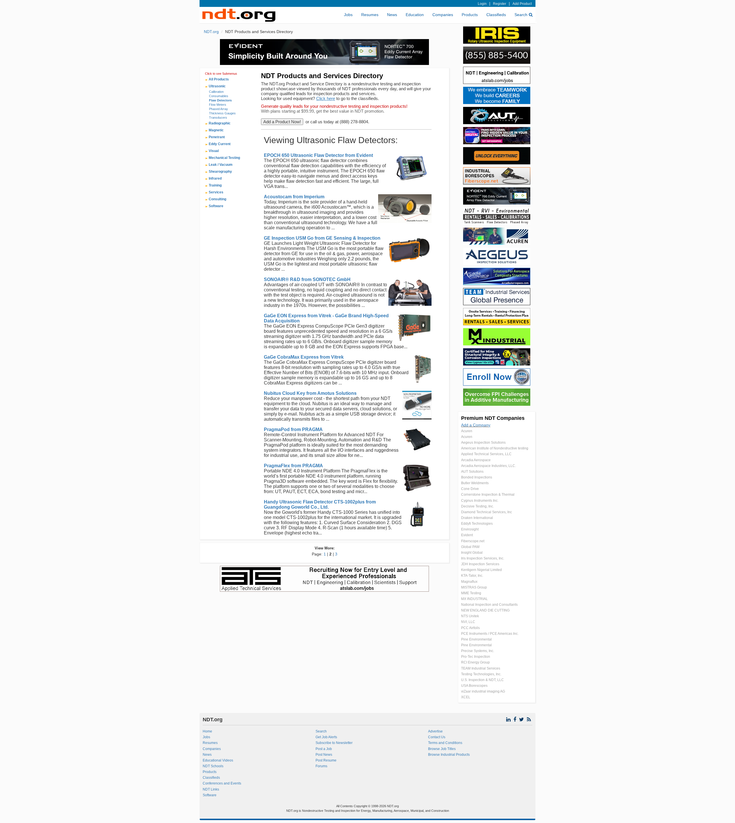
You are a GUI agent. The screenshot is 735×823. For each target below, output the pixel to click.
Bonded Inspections (476, 477)
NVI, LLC (468, 622)
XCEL (465, 697)
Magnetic (216, 130)
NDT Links (211, 789)
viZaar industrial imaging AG (483, 691)
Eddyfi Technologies (477, 524)
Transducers (218, 117)
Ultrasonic (217, 86)
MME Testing (471, 593)
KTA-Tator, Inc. (472, 576)
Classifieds (496, 14)
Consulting (217, 199)
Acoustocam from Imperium (294, 196)
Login (482, 4)
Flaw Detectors (220, 100)
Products (470, 14)
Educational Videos (218, 760)
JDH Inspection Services (480, 564)
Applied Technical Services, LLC (486, 454)
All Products (219, 79)
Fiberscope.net (472, 541)
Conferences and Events (222, 783)
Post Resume (326, 760)
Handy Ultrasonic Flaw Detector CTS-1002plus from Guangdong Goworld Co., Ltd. (320, 504)
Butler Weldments (475, 483)
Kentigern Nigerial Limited (481, 570)
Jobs (348, 14)
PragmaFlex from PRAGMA (293, 465)
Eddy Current (220, 144)
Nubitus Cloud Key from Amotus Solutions (310, 393)
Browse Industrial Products (449, 755)
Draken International (477, 518)
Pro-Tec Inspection (475, 657)
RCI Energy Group (475, 662)
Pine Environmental (476, 639)
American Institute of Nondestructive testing (494, 448)
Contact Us (436, 737)
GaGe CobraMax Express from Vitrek (304, 357)
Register (499, 4)
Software (216, 206)
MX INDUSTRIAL (474, 599)
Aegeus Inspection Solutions (483, 443)
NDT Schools (213, 766)
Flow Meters (217, 104)
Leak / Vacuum (221, 165)
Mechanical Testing (224, 158)
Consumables (218, 96)
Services (216, 192)
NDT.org (211, 31)
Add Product (522, 4)
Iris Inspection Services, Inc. (482, 558)
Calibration (216, 91)
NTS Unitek (470, 616)
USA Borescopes (474, 686)
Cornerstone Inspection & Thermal (487, 495)
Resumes (369, 14)
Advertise (435, 731)
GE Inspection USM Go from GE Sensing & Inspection (322, 238)
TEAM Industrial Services (480, 668)
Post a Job (324, 749)
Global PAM (470, 547)
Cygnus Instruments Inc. (479, 501)
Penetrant (217, 137)
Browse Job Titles (442, 749)
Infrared (215, 178)
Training (215, 185)
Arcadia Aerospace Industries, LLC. (488, 466)
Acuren (466, 431)
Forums (321, 766)
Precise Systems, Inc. (477, 651)
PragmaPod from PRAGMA (293, 429)
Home (207, 731)
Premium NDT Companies (493, 418)
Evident (467, 535)
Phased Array (218, 109)
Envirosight (470, 529)
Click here (325, 98)
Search (520, 14)
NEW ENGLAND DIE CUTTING (485, 610)
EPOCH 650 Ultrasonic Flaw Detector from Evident (318, 155)
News (392, 14)
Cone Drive (470, 489)
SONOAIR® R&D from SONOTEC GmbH (307, 279)
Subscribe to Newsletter (334, 743)
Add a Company (475, 425)
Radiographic (220, 123)
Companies (442, 14)
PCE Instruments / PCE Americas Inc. (490, 634)
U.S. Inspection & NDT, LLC (482, 680)
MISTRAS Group (474, 587)
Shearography (220, 172)
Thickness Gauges (222, 113)
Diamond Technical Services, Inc (486, 512)
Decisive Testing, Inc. (477, 506)
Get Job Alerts (326, 737)
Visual (214, 151)
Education (415, 14)
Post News (324, 755)
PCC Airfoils (470, 628)
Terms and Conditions (445, 743)
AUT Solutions (472, 472)
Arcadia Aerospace (476, 460)
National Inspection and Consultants (489, 605)
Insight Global (472, 553)
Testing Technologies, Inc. (481, 674)
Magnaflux (469, 582)
